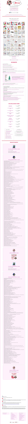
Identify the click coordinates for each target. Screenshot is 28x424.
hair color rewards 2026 (8, 133)
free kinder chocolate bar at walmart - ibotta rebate (18, 14)
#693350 (19, 152)
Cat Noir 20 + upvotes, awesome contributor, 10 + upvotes (14, 266)
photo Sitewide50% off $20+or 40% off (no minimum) (10, 119)
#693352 (15, 269)
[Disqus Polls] (14, 388)
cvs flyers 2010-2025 (21, 416)
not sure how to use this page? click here (14, 20)
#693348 (16, 151)
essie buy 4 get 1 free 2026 (8, 135)
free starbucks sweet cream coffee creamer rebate (10, 14)
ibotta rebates (12, 418)
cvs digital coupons (13, 414)
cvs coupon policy (12, 416)
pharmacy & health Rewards (8, 137)
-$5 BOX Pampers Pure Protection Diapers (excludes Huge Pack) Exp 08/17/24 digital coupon (11, 99)
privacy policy (20, 419)
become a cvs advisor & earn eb (9, 138)
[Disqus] (14, 402)
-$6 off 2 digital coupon (5, 64)
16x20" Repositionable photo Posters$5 (10, 122)
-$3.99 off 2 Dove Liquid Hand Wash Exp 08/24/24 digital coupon (8, 66)
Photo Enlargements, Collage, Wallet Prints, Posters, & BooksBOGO (10, 116)
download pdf (13, 56)
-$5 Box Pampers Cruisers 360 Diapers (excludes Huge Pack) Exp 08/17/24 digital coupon (11, 97)
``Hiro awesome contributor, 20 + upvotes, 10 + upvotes (14, 276)
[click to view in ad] (7, 81)
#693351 (16, 268)
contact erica (20, 414)
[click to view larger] (5, 25)
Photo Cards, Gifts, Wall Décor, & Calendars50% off (10, 113)
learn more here (16, 19)
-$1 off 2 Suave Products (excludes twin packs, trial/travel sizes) (8, 84)
